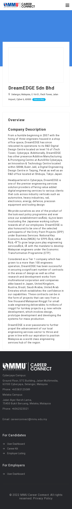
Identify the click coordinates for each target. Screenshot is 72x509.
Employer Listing (16, 453)
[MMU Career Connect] (19, 5)
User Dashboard (16, 443)
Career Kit (12, 448)
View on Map (39, 99)
